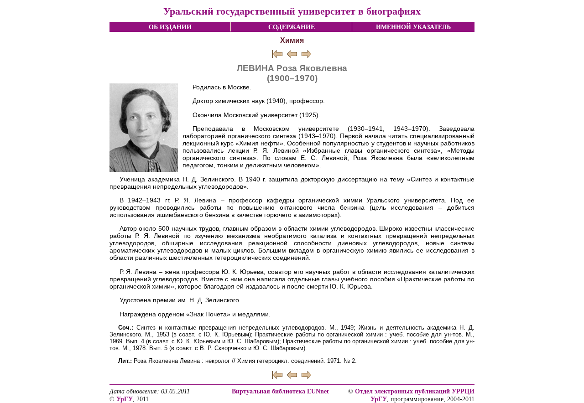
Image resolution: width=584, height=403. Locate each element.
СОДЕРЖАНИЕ (291, 27)
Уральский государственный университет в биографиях (292, 11)
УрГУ (124, 399)
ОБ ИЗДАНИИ (170, 27)
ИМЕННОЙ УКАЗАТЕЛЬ (413, 27)
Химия (292, 40)
